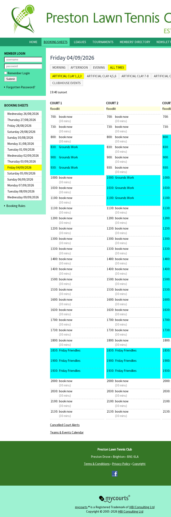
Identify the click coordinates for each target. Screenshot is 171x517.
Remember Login (18, 73)
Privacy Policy (121, 464)
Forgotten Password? (20, 87)
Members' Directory (135, 42)
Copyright (139, 464)
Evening (99, 67)
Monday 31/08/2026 (20, 144)
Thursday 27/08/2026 (21, 120)
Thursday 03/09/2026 (21, 161)
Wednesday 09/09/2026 (23, 197)
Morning (58, 67)
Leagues (80, 42)
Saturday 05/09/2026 (21, 173)
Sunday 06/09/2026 (20, 179)
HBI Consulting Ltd (142, 507)
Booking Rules (15, 206)
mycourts (81, 507)
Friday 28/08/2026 (19, 126)
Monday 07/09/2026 (20, 185)
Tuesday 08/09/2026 (21, 191)
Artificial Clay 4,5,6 (101, 76)
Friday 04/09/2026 (19, 167)
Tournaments (102, 42)
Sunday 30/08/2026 (20, 138)
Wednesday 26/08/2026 (23, 114)
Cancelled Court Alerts (65, 425)
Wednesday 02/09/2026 (23, 156)
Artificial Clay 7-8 (135, 76)
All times (117, 67)
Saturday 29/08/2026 (21, 132)
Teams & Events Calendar (67, 432)
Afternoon (79, 67)
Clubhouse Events (66, 83)
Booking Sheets (56, 42)
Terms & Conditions (97, 464)
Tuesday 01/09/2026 (21, 149)
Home (33, 42)
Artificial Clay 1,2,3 (67, 76)
